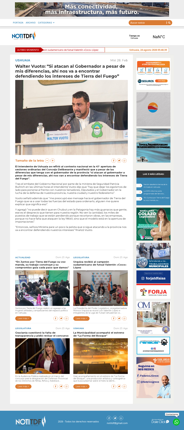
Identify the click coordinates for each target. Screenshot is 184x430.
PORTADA (18, 22)
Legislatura (81, 257)
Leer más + (23, 318)
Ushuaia (22, 60)
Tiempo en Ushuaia (146, 37)
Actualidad (22, 257)
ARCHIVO (31, 22)
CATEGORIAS (45, 22)
